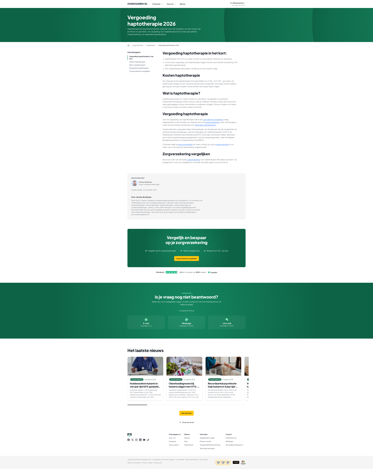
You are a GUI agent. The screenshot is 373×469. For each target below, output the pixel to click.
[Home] (128, 45)
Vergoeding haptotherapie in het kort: (141, 57)
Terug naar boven (188, 422)
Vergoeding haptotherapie (139, 68)
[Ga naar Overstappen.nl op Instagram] (136, 440)
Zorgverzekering (137, 45)
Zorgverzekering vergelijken (139, 71)
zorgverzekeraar (222, 144)
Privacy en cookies (147, 462)
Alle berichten (186, 413)
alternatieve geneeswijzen (205, 125)
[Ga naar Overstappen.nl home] (137, 4)
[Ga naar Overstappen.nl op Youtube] (144, 440)
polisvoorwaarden (185, 144)
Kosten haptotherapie (137, 62)
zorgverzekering (193, 160)
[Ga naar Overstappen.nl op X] (132, 440)
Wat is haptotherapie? (137, 65)
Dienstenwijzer (158, 462)
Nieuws (182, 4)
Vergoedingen (150, 45)
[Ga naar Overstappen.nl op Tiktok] (148, 440)
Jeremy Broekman (145, 182)
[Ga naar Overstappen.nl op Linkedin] (140, 440)
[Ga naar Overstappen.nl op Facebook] (128, 440)
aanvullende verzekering (213, 120)
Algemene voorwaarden (133, 462)
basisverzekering (212, 122)
